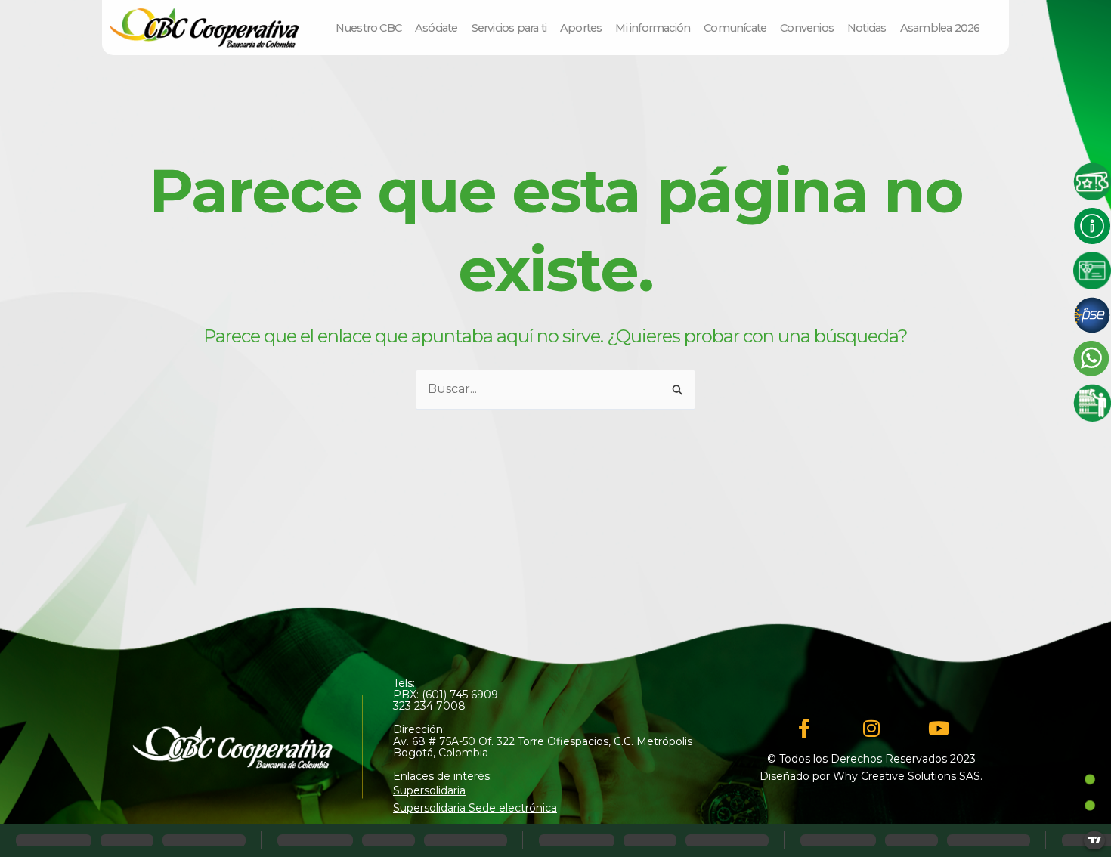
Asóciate (436, 28)
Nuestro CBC (368, 28)
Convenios (807, 28)
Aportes (581, 28)
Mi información (652, 28)
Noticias (867, 28)
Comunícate (735, 28)
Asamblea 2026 (940, 28)
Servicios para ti (509, 28)
